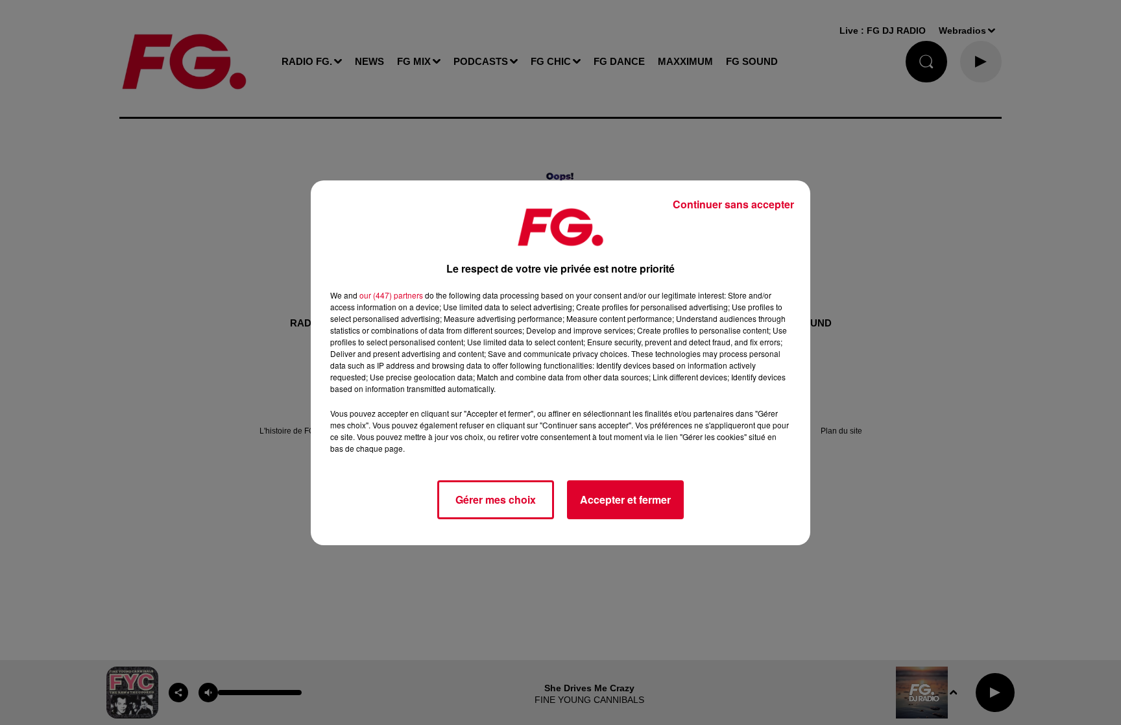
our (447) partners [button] (391, 295)
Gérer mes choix (495, 499)
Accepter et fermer (625, 499)
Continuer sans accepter (733, 204)
